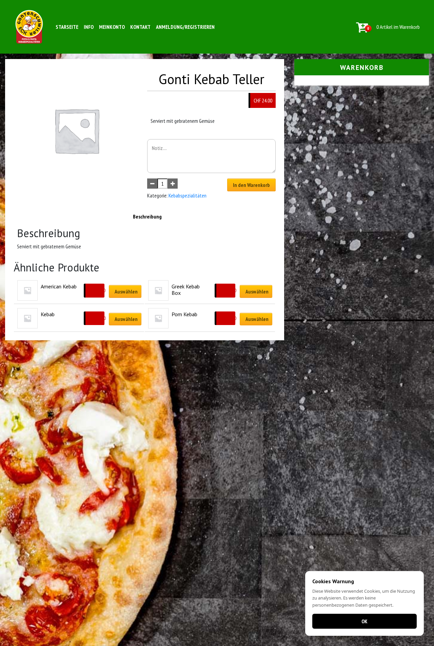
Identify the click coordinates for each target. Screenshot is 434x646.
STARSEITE (67, 26)
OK (364, 621)
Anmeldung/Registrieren (185, 26)
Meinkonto (112, 26)
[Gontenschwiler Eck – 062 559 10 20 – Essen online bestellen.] (29, 26)
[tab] (147, 216)
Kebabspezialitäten (187, 195)
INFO (89, 26)
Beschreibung (147, 216)
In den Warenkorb (251, 185)
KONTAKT (140, 26)
